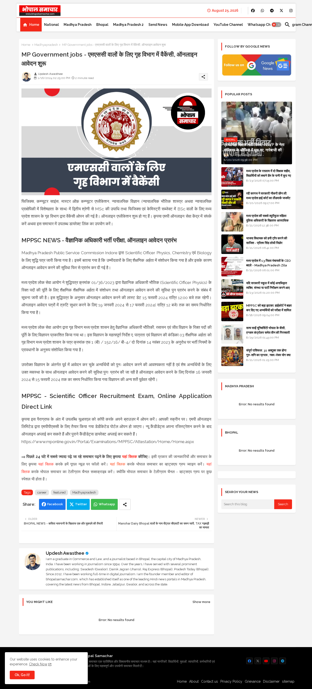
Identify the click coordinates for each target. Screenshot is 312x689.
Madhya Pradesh (77, 25)
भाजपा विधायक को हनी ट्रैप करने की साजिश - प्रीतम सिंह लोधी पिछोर (266, 240)
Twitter (81, 504)
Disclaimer (271, 681)
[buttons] (253, 10)
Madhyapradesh (46, 45)
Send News (157, 25)
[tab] (31, 24)
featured (59, 492)
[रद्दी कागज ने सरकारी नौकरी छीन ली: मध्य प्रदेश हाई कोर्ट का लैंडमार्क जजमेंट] (232, 199)
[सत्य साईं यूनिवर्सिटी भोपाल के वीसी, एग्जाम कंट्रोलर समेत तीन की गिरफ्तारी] (232, 334)
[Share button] (125, 504)
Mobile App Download (190, 25)
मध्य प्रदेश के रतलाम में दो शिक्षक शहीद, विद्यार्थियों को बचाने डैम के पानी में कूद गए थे (268, 175)
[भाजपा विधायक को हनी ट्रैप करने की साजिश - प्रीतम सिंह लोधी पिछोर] (232, 244)
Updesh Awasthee (65, 553)
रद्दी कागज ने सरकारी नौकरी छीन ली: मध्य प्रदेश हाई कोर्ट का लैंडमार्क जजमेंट (268, 196)
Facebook (55, 504)
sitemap (288, 681)
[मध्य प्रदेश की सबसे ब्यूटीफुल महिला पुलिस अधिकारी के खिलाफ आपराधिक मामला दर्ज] (232, 222)
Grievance (253, 681)
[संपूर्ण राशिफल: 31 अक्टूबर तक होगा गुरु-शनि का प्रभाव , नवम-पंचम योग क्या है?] (232, 356)
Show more (201, 602)
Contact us (209, 681)
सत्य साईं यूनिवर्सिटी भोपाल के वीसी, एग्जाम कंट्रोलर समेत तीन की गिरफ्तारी (268, 330)
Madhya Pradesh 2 (128, 25)
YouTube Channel (228, 25)
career (42, 492)
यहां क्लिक (129, 456)
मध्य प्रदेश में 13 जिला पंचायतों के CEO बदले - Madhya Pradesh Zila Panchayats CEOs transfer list (268, 267)
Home (34, 25)
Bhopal (102, 25)
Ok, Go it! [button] (22, 675)
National (51, 25)
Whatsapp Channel (264, 25)
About (194, 681)
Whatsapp (107, 504)
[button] (276, 24)
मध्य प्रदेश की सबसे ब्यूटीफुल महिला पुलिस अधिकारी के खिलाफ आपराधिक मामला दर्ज (267, 220)
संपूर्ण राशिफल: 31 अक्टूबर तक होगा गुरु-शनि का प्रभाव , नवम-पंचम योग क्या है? (268, 355)
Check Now (38, 664)
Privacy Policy (231, 681)
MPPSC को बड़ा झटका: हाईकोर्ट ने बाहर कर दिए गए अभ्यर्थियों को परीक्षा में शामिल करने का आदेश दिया (269, 310)
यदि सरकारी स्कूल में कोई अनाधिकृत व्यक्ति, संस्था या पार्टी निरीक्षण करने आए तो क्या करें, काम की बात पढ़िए (268, 287)
